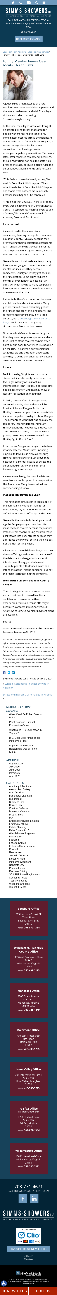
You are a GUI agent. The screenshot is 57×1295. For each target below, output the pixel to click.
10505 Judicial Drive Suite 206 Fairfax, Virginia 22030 (28, 1121)
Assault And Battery (19, 789)
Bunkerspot (15, 799)
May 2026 (14, 773)
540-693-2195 (32, 970)
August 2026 (16, 763)
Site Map (28, 1255)
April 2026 (14, 776)
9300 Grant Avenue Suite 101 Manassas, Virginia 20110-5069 (28, 1001)
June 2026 (15, 770)
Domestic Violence (19, 811)
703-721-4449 (32, 1009)
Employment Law (18, 824)
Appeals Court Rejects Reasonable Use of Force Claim (23, 748)
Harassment (15, 852)
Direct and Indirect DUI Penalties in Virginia (27, 694)
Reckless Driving (18, 871)
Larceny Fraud (17, 858)
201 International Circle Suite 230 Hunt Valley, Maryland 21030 (28, 1079)
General (13, 849)
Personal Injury (17, 868)
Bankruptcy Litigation (20, 795)
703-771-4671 (28, 32)
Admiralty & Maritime (20, 786)
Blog (30, 52)
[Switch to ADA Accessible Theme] (4, 1283)
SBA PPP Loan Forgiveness (24, 874)
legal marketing (31, 1281)
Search (36, 2)
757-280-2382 (32, 1166)
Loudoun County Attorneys (14, 52)
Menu (43, 2)
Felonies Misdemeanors (22, 846)
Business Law (16, 802)
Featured (14, 839)
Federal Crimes (17, 843)
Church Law (15, 805)
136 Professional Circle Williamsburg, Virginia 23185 (28, 1159)
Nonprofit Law (16, 865)
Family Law (15, 836)
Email (28, 2)
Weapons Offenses (19, 884)
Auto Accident (16, 792)
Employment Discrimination (24, 821)
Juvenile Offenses (18, 855)
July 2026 (14, 766)
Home (13, 2)
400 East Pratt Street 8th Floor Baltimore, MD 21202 (28, 1040)
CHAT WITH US (14, 1291)
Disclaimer (28, 1259)
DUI (11, 817)
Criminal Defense (41, 52)
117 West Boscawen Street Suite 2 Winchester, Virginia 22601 (28, 961)
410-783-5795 (32, 1049)
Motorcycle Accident (20, 862)
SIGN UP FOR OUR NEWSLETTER (28, 1249)
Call (20, 2)
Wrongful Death (17, 887)
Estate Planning (17, 827)
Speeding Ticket (18, 877)
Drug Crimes (16, 814)
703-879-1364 (32, 927)
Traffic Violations (18, 880)
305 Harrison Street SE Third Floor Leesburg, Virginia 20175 (28, 919)
